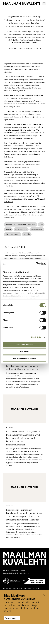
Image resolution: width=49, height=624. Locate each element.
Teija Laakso (18, 48)
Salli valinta (24, 352)
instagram (17, 589)
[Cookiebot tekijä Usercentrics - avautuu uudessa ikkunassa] (35, 263)
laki (41, 224)
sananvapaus (36, 229)
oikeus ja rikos (21, 229)
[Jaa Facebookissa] (28, 58)
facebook (7, 589)
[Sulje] (44, 596)
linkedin (35, 589)
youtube (27, 589)
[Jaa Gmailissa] (21, 58)
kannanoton (8, 164)
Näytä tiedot (36, 337)
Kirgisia (27, 234)
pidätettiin (30, 88)
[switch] (42, 313)
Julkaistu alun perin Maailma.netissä (20, 224)
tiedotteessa (8, 202)
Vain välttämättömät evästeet (24, 359)
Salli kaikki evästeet (24, 345)
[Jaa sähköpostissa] (36, 58)
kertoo (22, 117)
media (8, 229)
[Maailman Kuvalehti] (24, 564)
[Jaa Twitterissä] (13, 58)
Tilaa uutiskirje (10, 618)
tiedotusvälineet (12, 234)
